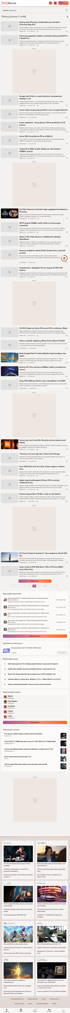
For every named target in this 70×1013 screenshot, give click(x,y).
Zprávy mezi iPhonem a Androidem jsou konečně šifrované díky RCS (39, 23)
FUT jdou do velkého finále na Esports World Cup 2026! (23, 734)
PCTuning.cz (8, 766)
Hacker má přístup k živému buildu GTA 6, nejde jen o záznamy (51, 905)
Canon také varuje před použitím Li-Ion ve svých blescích (43, 110)
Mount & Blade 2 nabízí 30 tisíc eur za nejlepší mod (17, 987)
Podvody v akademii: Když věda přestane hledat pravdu (18, 910)
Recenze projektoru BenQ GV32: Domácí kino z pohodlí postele (42, 251)
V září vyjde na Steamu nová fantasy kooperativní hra (14, 981)
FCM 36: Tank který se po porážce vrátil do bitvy (51, 947)
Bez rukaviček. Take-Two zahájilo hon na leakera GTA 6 (49, 876)
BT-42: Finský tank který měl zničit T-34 (17, 757)
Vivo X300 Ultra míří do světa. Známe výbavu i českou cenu (42, 467)
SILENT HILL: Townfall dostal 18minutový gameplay (49, 916)
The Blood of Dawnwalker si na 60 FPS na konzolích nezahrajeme (16, 870)
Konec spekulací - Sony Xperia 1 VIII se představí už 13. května (42, 123)
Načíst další (35, 581)
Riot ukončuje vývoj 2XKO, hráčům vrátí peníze (17, 953)
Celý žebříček (35, 722)
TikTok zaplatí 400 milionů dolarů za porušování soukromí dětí (25, 764)
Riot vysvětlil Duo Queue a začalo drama (16, 944)
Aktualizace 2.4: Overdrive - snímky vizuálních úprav (51, 952)
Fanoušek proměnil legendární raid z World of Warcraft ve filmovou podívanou (17, 992)
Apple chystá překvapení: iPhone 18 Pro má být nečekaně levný (39, 481)
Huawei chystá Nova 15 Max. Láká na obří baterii (40, 494)
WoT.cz (6, 758)
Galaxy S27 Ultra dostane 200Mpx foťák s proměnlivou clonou (42, 368)
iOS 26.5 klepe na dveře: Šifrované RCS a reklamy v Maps (43, 328)
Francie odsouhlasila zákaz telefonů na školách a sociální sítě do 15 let (28, 749)
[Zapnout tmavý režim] (55, 3)
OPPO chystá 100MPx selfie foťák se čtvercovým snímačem (40, 224)
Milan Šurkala (23, 117)
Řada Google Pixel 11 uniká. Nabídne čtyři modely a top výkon (42, 354)
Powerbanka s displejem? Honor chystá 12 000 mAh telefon (41, 269)
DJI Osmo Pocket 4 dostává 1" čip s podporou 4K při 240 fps (43, 554)
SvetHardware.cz (9, 743)
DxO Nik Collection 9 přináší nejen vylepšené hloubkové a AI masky (43, 210)
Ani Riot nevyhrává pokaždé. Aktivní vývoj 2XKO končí (51, 870)
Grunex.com (7, 736)
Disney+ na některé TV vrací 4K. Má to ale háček (51, 991)
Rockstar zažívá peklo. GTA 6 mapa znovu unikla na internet (18, 876)
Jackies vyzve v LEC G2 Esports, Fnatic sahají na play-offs (18, 948)
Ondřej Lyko (22, 31)
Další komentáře (35, 636)
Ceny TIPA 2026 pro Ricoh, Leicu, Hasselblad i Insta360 (42, 381)
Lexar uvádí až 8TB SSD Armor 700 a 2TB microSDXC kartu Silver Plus (41, 568)
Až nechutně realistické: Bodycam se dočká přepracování (50, 910)
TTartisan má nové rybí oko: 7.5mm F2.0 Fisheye (39, 454)
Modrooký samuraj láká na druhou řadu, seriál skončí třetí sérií (51, 864)
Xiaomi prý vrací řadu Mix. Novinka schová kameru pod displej (42, 441)
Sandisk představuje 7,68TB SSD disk (15, 915)
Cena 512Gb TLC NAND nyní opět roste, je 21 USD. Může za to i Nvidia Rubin (30, 741)
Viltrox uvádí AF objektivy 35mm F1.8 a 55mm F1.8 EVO (42, 341)
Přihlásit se (63, 3)
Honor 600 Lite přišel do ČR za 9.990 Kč (35, 136)
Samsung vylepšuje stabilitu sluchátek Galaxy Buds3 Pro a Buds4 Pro (43, 37)
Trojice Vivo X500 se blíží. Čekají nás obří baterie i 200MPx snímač (40, 150)
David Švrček (22, 262)
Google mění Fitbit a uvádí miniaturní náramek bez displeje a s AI (40, 97)
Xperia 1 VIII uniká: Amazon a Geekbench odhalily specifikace (39, 238)
